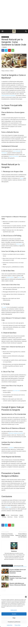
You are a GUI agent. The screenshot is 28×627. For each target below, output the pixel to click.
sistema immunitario (13, 156)
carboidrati (11, 447)
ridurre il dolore (9, 277)
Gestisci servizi (14, 610)
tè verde (4, 307)
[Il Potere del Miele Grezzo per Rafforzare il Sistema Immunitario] (5, 571)
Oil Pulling (4, 516)
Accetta (14, 614)
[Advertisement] (14, 15)
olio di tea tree (16, 390)
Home (2, 34)
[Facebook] (2, 50)
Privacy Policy (17, 625)
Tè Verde (15, 516)
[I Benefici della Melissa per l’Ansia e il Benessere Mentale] (5, 585)
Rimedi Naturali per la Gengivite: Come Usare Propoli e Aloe (17, 578)
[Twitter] (6, 50)
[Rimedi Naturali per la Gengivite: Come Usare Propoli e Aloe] (5, 578)
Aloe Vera (7, 515)
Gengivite (21, 515)
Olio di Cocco (10, 516)
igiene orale (8, 507)
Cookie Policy (9, 625)
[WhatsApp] (12, 50)
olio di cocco (19, 244)
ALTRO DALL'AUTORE (18, 565)
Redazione (5, 47)
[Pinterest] (9, 50)
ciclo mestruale (16, 151)
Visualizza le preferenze (14, 621)
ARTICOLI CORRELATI (7, 565)
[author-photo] (14, 549)
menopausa (4, 152)
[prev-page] (2, 590)
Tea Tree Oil (21, 516)
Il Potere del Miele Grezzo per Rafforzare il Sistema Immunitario (17, 571)
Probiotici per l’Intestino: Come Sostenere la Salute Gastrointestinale (7, 535)
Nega (14, 618)
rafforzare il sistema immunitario (15, 433)
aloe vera (20, 277)
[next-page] (5, 590)
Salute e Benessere (9, 34)
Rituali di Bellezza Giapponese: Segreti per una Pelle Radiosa (21, 535)
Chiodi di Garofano (14, 515)
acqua (21, 178)
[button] (26, 597)
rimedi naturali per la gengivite (8, 95)
